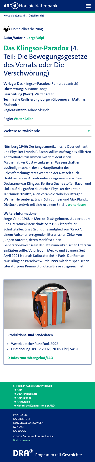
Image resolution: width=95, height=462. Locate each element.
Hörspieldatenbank (14, 15)
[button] (89, 5)
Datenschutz (21, 419)
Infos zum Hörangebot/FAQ (32, 357)
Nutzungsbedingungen (28, 423)
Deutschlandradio (27, 394)
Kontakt (18, 427)
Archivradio (23, 401)
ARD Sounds (24, 397)
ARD (19, 390)
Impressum (20, 415)
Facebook (19, 431)
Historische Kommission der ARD (36, 405)
